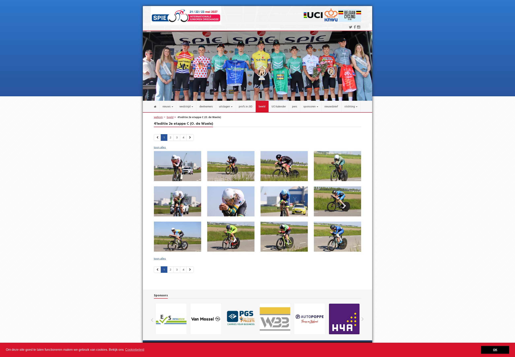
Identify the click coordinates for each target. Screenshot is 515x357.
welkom (158, 117)
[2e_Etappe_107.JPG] (284, 202)
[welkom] (151, 106)
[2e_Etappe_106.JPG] (230, 202)
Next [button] (363, 319)
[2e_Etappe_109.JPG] (177, 238)
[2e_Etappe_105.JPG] (177, 202)
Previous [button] (154, 319)
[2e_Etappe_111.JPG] (284, 238)
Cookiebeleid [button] (134, 349)
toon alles (160, 147)
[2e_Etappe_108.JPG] (337, 202)
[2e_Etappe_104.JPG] (337, 167)
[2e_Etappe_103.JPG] (284, 167)
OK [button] (495, 349)
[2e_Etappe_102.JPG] (230, 167)
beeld (170, 117)
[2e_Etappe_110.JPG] (230, 238)
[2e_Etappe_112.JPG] (337, 238)
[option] (171, 319)
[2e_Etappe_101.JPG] (177, 167)
